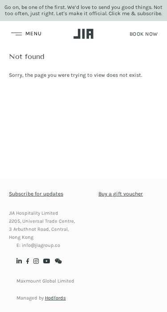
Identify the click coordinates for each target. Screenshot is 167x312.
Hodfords (55, 298)
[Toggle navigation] (25, 34)
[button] (144, 34)
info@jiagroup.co (41, 245)
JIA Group (83, 34)
